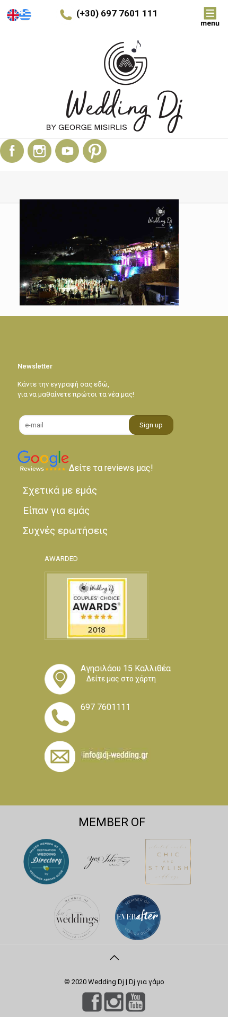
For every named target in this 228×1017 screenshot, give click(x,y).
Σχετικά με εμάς (60, 490)
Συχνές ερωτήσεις (65, 530)
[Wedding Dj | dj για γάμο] (114, 86)
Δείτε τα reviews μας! (111, 468)
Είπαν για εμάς (56, 510)
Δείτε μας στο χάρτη (121, 678)
